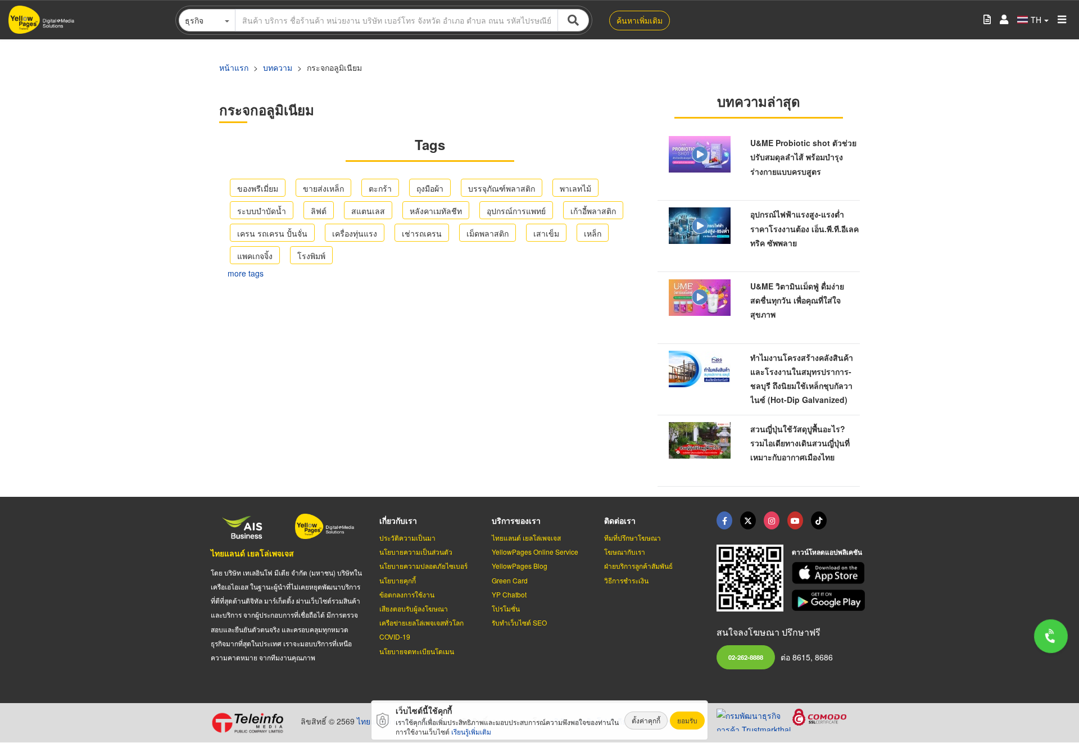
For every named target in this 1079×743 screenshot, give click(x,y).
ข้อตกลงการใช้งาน (406, 594)
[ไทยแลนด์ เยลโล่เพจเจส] (748, 520)
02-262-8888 (745, 657)
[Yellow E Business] (724, 520)
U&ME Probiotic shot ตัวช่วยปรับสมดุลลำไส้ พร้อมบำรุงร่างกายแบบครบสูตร (803, 156)
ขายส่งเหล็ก (323, 188)
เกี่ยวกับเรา (398, 520)
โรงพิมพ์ (311, 255)
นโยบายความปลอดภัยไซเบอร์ (423, 565)
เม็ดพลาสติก (487, 233)
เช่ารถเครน (422, 233)
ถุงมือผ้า (429, 188)
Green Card (510, 580)
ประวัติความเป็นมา (407, 537)
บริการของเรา (516, 520)
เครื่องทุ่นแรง (354, 233)
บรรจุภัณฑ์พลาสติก (501, 188)
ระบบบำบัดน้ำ (261, 210)
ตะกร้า (380, 188)
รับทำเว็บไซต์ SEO (519, 622)
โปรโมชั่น (506, 608)
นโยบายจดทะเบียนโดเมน (416, 651)
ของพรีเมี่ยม (257, 188)
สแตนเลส (368, 210)
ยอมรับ (687, 720)
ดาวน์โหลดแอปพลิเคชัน (827, 552)
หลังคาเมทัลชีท (436, 210)
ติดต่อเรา (620, 520)
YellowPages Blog (519, 565)
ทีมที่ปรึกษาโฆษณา (632, 537)
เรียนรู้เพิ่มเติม (471, 731)
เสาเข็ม (546, 233)
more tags (246, 273)
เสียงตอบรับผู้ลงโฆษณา (413, 608)
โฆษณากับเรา (624, 551)
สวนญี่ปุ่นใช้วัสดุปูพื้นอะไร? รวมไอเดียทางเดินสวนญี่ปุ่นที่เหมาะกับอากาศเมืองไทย (800, 443)
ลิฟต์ (319, 210)
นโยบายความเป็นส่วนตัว (415, 551)
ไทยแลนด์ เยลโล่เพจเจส (252, 553)
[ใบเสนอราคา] (987, 20)
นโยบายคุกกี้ (397, 580)
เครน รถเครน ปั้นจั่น (272, 233)
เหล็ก (592, 233)
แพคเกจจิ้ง (255, 255)
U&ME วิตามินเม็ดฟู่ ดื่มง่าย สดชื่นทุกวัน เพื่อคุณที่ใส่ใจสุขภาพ (797, 300)
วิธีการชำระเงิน (626, 580)
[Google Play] (830, 600)
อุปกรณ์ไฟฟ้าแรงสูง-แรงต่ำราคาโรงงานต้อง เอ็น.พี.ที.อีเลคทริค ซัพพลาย (804, 228)
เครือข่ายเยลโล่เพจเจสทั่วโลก (421, 622)
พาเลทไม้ (575, 188)
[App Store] (830, 573)
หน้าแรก (233, 67)
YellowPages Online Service (535, 551)
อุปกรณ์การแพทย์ (516, 210)
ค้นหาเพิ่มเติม (639, 20)
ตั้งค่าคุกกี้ (646, 720)
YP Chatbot (509, 594)
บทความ (277, 67)
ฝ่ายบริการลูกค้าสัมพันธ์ (638, 565)
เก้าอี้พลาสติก (593, 210)
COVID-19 (394, 636)
